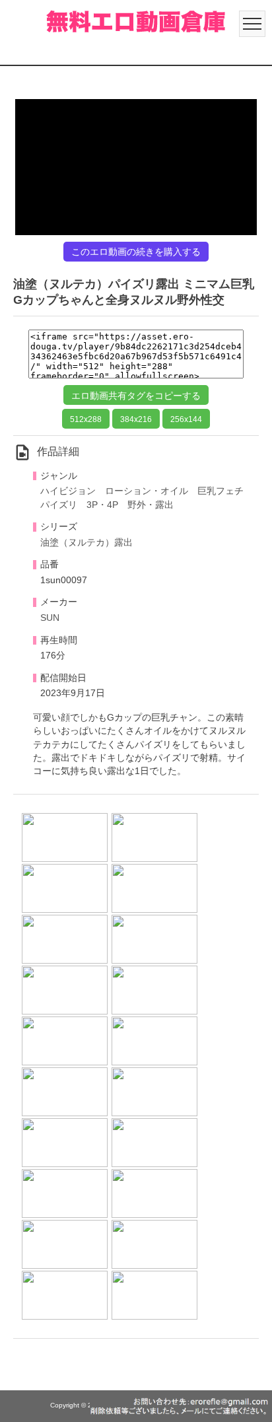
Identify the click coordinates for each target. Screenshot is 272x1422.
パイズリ (58, 505)
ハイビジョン (68, 491)
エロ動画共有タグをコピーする (136, 395)
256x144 (186, 419)
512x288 (86, 419)
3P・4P (102, 505)
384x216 (136, 419)
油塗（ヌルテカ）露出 (86, 543)
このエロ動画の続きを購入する (136, 251)
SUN (49, 618)
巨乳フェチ (220, 491)
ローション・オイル (146, 491)
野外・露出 (150, 505)
